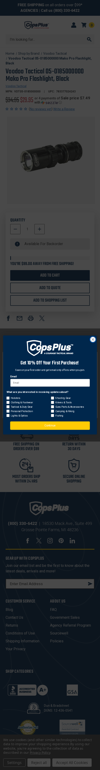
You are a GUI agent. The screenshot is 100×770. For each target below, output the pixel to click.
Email (13, 376)
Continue (50, 425)
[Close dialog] (93, 339)
